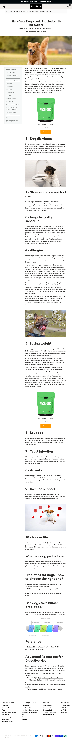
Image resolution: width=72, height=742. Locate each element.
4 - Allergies (9, 83)
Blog (23, 714)
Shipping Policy (48, 710)
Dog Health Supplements (30, 710)
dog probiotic (30, 18)
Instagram (66, 708)
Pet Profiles (5, 714)
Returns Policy (48, 708)
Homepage (25, 705)
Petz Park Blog (14, 11)
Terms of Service (48, 714)
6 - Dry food (9, 89)
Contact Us (5, 708)
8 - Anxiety (8, 95)
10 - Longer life (9, 101)
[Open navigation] (3, 6)
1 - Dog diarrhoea (10, 72)
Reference (8, 117)
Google (65, 712)
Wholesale (5, 719)
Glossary (24, 717)
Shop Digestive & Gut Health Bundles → (50, 689)
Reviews (24, 719)
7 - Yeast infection (10, 92)
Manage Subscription (9, 712)
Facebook (66, 705)
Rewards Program (8, 717)
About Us (5, 705)
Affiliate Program (7, 721)
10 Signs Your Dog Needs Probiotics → (50, 678)
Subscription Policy (49, 712)
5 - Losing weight (10, 86)
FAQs (3, 710)
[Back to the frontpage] (7, 11)
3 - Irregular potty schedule (13, 80)
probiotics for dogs (40, 18)
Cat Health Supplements (29, 712)
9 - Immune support (11, 98)
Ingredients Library (28, 708)
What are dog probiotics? (12, 104)
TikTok (65, 710)
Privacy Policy (47, 705)
